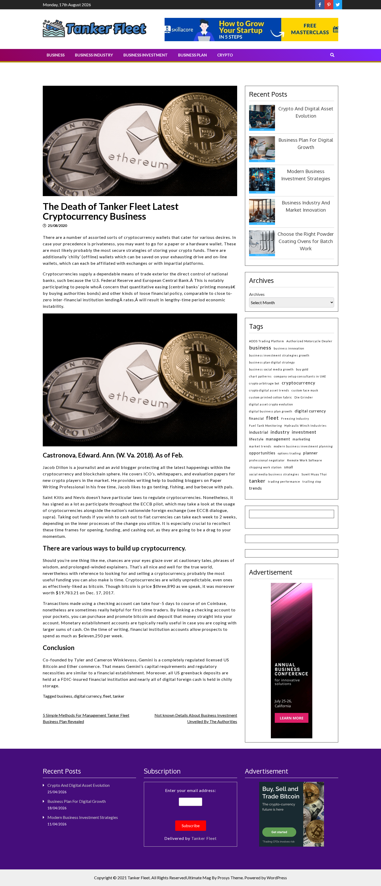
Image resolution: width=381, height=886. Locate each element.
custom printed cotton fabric (270, 397)
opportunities (262, 453)
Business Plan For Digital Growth (76, 801)
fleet (107, 696)
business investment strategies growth (279, 355)
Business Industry (94, 55)
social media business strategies (274, 474)
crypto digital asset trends (269, 390)
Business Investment (145, 55)
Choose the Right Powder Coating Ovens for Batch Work (306, 241)
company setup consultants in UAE (300, 376)
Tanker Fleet (204, 838)
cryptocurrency (298, 382)
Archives (257, 294)
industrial (258, 432)
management (278, 439)
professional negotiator (267, 460)
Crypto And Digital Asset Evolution (78, 785)
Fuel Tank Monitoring (265, 425)
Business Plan (192, 55)
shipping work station (265, 467)
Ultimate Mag (198, 877)
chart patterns (260, 376)
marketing (301, 439)
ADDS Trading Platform (266, 341)
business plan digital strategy (272, 362)
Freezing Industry (295, 418)
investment (304, 432)
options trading (289, 453)
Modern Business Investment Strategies (82, 817)
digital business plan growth (270, 411)
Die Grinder (303, 397)
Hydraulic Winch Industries (305, 425)
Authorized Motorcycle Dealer (309, 341)
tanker (118, 696)
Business (56, 55)
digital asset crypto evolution (271, 404)
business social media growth (271, 369)
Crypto (225, 55)
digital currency (87, 696)
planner (310, 453)
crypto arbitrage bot (264, 383)
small (288, 467)
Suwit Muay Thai (314, 474)
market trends (260, 446)
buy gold (302, 369)
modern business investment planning (303, 446)
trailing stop (311, 481)
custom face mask (305, 390)
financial (256, 418)
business (64, 696)
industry (280, 432)
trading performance (284, 481)
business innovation (289, 348)
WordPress (277, 877)
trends (255, 487)
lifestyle (256, 439)
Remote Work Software (304, 460)
